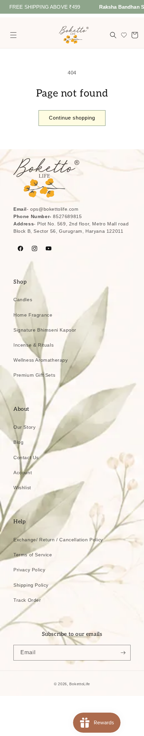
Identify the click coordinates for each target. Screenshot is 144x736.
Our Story (24, 427)
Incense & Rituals (33, 345)
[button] (13, 35)
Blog (18, 442)
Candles (22, 299)
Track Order (27, 600)
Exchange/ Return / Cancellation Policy (58, 539)
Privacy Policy (29, 569)
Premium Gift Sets (34, 375)
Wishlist (22, 487)
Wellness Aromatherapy (40, 360)
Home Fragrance (32, 315)
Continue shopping (72, 118)
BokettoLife (79, 684)
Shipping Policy (31, 585)
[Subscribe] (123, 653)
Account (22, 472)
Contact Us (26, 457)
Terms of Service (32, 554)
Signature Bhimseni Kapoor (44, 330)
